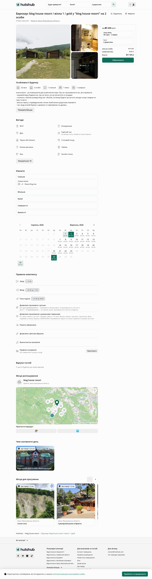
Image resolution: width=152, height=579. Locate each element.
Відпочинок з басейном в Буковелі (59, 561)
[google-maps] (36, 431)
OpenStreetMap (85, 423)
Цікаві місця (81, 563)
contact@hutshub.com (115, 552)
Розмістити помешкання (86, 558)
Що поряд (80, 566)
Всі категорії (20, 540)
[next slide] (95, 479)
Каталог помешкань (84, 552)
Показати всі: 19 (24, 161)
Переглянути (92, 351)
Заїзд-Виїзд (107, 32)
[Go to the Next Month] (94, 225)
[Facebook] (18, 556)
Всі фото (83, 65)
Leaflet (76, 423)
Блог (78, 561)
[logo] (25, 4)
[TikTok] (32, 556)
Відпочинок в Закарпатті (55, 552)
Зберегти (131, 14)
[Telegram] (23, 556)
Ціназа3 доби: (107, 49)
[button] (114, 4)
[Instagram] (27, 556)
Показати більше (25, 110)
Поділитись (117, 14)
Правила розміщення (85, 555)
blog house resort (32, 533)
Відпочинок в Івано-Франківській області (61, 563)
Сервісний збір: (107, 51)
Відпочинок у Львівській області (58, 555)
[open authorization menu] (132, 4)
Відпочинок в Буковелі (55, 558)
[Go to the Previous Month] (20, 225)
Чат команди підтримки (116, 555)
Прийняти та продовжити (135, 574)
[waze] (77, 431)
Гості (105, 40)
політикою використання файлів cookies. (68, 574)
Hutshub (19, 533)
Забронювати (118, 60)
